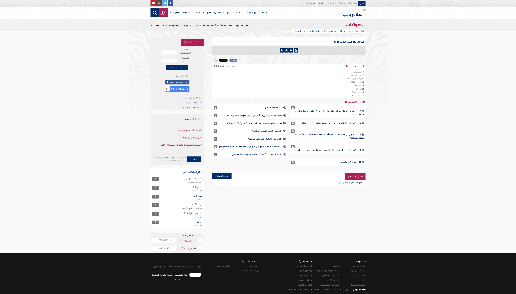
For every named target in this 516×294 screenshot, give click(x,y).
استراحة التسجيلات (329, 285)
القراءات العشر (210, 25)
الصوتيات (206, 12)
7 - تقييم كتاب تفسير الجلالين (268, 131)
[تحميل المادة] (286, 50)
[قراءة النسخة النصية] (296, 50)
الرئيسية (262, 12)
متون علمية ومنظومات (327, 271)
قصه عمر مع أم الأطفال (192, 213)
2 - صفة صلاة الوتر (274, 108)
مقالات (240, 12)
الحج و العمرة (305, 275)
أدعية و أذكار (333, 280)
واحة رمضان (306, 271)
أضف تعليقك (221, 176)
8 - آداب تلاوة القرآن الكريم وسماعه (266, 139)
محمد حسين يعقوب (195, 182)
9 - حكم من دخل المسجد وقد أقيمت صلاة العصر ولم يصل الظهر (327, 150)
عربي (361, 3)
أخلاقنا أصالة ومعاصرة (189, 130)
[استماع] (291, 50)
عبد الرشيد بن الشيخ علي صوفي (191, 208)
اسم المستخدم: (185, 51)
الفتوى (229, 12)
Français (331, 3)
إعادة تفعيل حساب (192, 107)
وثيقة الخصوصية (181, 275)
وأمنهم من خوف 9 (191, 138)
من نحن (176, 279)
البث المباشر (175, 25)
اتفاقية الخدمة (166, 275)
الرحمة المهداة (304, 266)
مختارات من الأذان (330, 275)
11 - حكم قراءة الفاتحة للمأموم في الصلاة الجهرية (257, 154)
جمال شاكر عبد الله (196, 191)
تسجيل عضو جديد (192, 102)
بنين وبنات (174, 12)
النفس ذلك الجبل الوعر (193, 178)
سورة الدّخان (196, 204)
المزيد (194, 159)
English (321, 3)
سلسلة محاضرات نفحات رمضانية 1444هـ (180, 145)
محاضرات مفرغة (357, 275)
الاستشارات (218, 12)
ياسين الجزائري (197, 199)
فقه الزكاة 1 (197, 187)
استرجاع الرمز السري (192, 98)
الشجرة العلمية (192, 25)
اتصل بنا (155, 275)
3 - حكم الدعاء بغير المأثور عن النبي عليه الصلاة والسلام (255, 115)
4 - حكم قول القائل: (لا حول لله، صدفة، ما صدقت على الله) (331, 123)
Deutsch (342, 3)
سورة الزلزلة (197, 196)
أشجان (199, 222)
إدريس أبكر (198, 217)
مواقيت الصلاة (251, 271)
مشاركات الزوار (224, 266)
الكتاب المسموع (358, 285)
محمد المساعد (198, 225)
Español (353, 3)
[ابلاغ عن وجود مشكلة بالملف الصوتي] (282, 50)
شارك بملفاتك (159, 25)
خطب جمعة (359, 280)
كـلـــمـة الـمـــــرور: (185, 59)
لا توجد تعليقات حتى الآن (350, 182)
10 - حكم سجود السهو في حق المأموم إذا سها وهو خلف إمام (251, 146)
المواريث (186, 12)
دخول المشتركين (177, 67)
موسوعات (251, 12)
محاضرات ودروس (357, 271)
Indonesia (311, 3)
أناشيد (336, 266)
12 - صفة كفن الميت (350, 162)
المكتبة (196, 12)
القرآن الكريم (241, 25)
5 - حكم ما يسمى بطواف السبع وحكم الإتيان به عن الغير (254, 123)
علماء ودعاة (226, 25)
